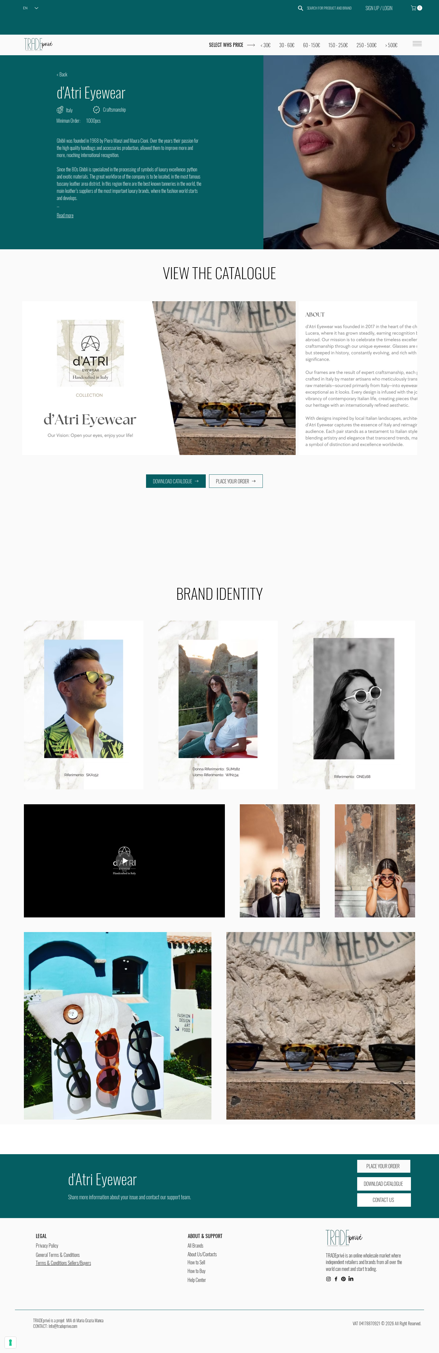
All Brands (195, 1245)
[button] (417, 7)
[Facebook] (336, 1279)
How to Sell (196, 1262)
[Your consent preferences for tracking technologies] (10, 1342)
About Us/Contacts (202, 1254)
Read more (65, 215)
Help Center (197, 1279)
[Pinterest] (343, 1279)
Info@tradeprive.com (63, 1326)
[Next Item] (406, 378)
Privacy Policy (47, 1245)
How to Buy (196, 1270)
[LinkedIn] (351, 1279)
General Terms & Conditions (58, 1254)
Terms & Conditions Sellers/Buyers (63, 1262)
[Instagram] (328, 1279)
